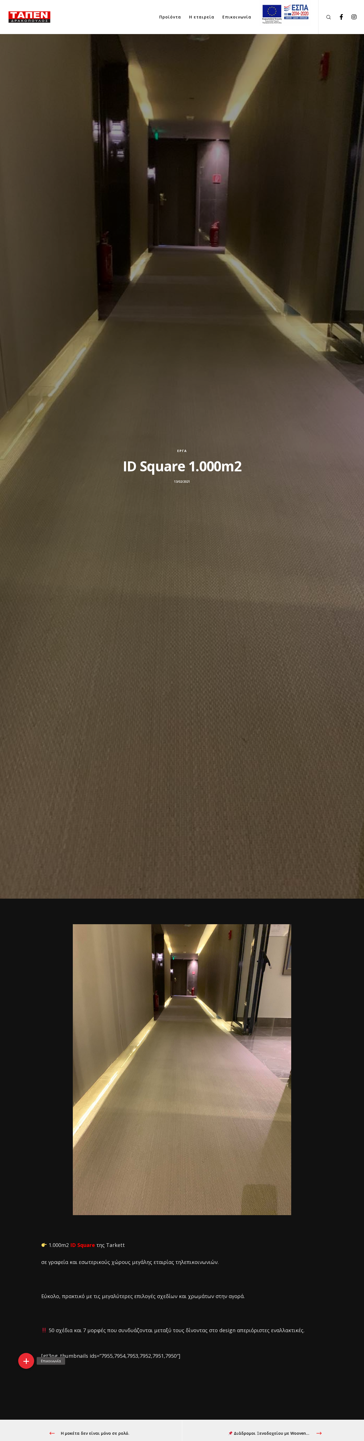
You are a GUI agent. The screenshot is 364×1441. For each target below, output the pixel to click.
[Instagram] (350, 17)
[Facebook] (337, 17)
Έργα (182, 451)
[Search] (324, 17)
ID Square (82, 1245)
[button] (26, 1361)
